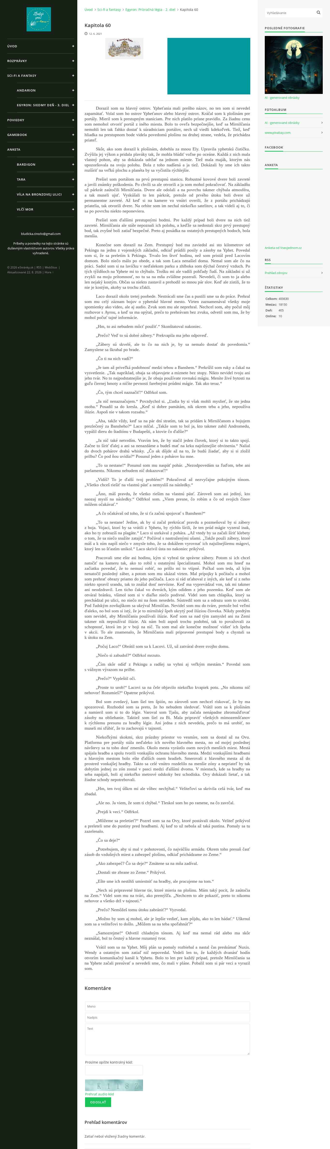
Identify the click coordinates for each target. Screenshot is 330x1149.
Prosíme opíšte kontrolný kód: (109, 1062)
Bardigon (26, 164)
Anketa (14, 149)
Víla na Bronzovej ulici (39, 194)
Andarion (26, 90)
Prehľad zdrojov (276, 273)
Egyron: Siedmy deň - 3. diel (43, 105)
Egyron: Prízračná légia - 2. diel (150, 9)
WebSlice (51, 267)
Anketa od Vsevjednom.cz (283, 248)
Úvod (12, 46)
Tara (21, 179)
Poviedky (15, 120)
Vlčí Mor (25, 209)
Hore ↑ (49, 272)
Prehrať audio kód (99, 1094)
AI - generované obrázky (282, 97)
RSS (39, 267)
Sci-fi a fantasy (21, 75)
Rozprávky (17, 61)
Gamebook (17, 135)
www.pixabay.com (278, 132)
